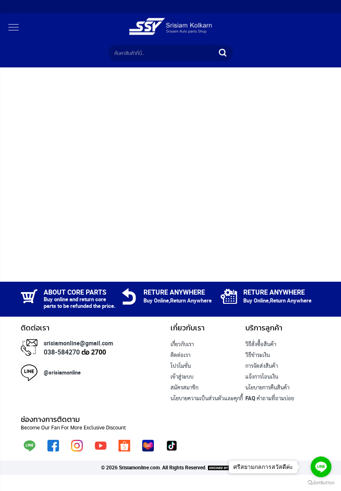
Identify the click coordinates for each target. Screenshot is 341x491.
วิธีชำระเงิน (257, 355)
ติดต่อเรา (180, 355)
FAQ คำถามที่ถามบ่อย (269, 398)
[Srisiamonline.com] (170, 33)
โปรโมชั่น (180, 365)
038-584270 (62, 352)
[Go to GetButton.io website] (321, 482)
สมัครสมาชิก (184, 387)
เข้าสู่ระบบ (181, 376)
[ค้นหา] (222, 53)
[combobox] (162, 53)
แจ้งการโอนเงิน (261, 376)
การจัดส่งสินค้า (261, 365)
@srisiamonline (62, 372)
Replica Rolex (186, 409)
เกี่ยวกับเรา (182, 344)
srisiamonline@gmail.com (78, 343)
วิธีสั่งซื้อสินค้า (260, 344)
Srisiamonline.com (139, 467)
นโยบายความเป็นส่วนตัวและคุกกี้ (206, 398)
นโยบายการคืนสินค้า (267, 387)
